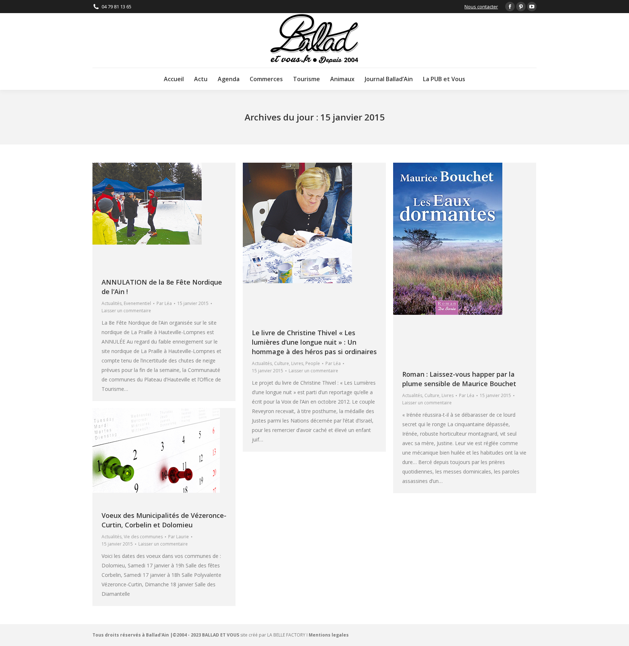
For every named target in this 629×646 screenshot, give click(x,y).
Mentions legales (329, 635)
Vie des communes (143, 537)
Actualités (112, 303)
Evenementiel (137, 303)
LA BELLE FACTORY (286, 635)
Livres (297, 363)
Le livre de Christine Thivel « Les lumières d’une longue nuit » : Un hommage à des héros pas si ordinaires (314, 342)
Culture (281, 363)
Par (164, 303)
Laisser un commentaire (126, 311)
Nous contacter (481, 6)
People (312, 363)
